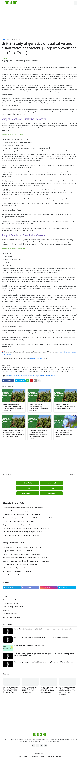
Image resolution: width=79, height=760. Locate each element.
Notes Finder (28, 483)
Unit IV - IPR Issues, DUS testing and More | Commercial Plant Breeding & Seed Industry (38, 407)
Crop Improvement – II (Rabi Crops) (43, 376)
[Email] (35, 380)
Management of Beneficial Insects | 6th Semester (18, 521)
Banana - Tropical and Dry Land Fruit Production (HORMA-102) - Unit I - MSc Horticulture (48, 689)
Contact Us (34, 757)
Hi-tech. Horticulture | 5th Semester (14, 575)
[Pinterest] (31, 380)
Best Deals (51, 493)
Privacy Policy (50, 757)
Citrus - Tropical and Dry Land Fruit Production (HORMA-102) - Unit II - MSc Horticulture (29, 689)
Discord (39, 359)
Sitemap (58, 757)
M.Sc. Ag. (51, 488)
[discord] (37, 745)
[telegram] (41, 745)
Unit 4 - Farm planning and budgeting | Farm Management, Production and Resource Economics (44, 662)
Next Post (73, 474)
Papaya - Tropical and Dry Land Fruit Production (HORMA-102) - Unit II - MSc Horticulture (11, 689)
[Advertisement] (39, 22)
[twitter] (45, 745)
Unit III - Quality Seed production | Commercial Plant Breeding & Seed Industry (65, 406)
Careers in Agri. (51, 483)
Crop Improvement (26, 376)
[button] (2, 2)
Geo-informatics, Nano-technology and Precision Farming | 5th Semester (26, 561)
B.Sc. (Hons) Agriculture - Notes (13, 607)
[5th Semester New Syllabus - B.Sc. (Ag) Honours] (8, 648)
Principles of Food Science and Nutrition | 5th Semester (20, 564)
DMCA (42, 757)
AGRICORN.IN (39, 754)
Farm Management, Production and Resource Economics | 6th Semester (26, 528)
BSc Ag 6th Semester (13, 39)
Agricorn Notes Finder (10, 600)
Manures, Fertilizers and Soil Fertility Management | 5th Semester (23, 547)
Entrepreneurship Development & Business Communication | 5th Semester (26, 557)
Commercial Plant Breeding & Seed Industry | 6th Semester (21, 535)
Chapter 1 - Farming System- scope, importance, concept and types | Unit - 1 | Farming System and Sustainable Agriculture (44, 654)
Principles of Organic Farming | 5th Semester (17, 571)
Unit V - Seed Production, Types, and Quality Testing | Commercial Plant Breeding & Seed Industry (13, 407)
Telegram (32, 359)
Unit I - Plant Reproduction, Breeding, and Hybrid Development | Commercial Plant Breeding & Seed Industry (38, 434)
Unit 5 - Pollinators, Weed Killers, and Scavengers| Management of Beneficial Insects (63, 433)
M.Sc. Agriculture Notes (10, 603)
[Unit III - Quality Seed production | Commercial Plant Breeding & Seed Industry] (65, 395)
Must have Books (27, 493)
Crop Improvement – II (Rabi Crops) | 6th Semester (19, 525)
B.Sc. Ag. (27, 488)
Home (3, 39)
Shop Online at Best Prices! (11, 617)
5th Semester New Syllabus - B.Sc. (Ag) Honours (29, 645)
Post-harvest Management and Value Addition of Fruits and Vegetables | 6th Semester (30, 518)
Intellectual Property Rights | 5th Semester (16, 568)
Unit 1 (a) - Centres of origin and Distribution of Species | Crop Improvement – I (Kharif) (41, 637)
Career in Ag (7, 610)
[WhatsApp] (27, 380)
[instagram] (33, 745)
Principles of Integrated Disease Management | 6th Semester (22, 532)
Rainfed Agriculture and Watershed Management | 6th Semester (23, 507)
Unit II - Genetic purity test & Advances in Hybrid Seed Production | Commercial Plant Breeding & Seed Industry (13, 433)
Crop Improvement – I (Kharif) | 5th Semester (17, 551)
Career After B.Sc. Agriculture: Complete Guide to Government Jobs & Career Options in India (43, 629)
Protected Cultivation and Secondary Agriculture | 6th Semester (23, 511)
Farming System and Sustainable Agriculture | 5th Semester (21, 554)
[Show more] (39, 380)
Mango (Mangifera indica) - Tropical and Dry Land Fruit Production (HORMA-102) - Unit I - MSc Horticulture (67, 690)
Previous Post (7, 474)
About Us (26, 757)
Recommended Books (10, 614)
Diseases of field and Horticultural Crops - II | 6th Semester (21, 514)
